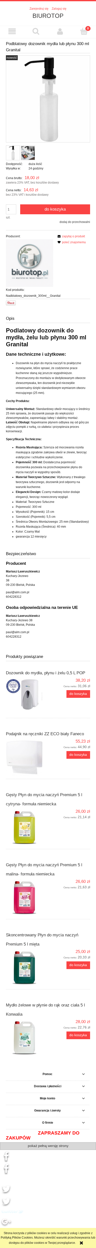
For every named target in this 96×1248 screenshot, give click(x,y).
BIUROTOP (48, 15)
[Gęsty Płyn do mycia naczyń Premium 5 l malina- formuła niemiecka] (27, 897)
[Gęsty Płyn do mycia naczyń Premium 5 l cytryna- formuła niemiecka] (27, 827)
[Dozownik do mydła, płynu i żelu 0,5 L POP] (27, 696)
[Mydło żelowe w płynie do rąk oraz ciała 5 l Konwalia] (27, 1037)
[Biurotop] (29, 263)
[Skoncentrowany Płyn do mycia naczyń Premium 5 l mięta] (27, 967)
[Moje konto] (60, 31)
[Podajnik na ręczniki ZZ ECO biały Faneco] (27, 757)
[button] (12, 31)
